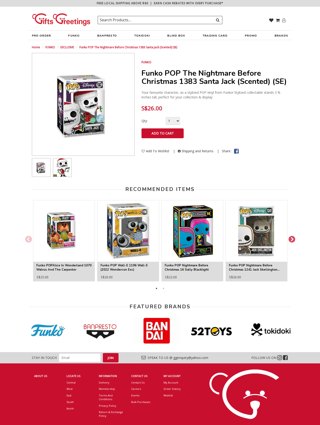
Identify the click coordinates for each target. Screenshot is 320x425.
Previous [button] (27, 238)
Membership (107, 389)
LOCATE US (73, 376)
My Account (171, 382)
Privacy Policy (107, 405)
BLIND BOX (176, 35)
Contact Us (138, 382)
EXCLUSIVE (67, 47)
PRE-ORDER (41, 35)
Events (135, 395)
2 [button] (163, 288)
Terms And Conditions (106, 397)
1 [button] (156, 288)
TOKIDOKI (142, 35)
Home (36, 47)
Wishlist (168, 395)
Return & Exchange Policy (111, 414)
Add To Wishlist (158, 151)
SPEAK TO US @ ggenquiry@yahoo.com (177, 357)
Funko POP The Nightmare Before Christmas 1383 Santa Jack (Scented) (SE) (128, 47)
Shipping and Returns (197, 151)
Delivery (104, 382)
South (70, 402)
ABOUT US (40, 376)
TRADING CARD (215, 35)
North (70, 408)
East (69, 395)
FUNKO (74, 35)
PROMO (251, 35)
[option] (41, 167)
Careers (136, 389)
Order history (172, 389)
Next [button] (290, 238)
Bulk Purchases (140, 402)
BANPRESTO (107, 35)
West (70, 389)
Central (71, 382)
